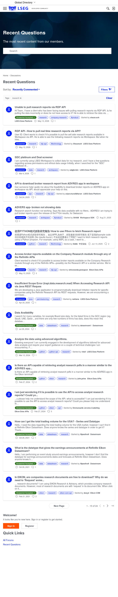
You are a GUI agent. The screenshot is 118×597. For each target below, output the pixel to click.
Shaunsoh (77, 143)
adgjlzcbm (74, 169)
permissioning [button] (43, 299)
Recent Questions (11, 544)
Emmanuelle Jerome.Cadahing (86, 407)
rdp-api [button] (44, 143)
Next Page (59, 505)
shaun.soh (94, 117)
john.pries (81, 378)
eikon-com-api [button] (66, 492)
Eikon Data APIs (96, 269)
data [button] (31, 169)
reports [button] (32, 269)
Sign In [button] (11, 525)
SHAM (76, 217)
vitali (84, 351)
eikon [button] (51, 378)
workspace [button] (53, 169)
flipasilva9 (84, 434)
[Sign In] (113, 8)
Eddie (75, 243)
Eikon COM (95, 492)
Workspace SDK (87, 217)
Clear (109, 98)
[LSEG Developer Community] (28, 8)
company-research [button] (59, 117)
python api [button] (53, 351)
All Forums (8, 540)
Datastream (98, 325)
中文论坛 (82, 243)
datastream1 (85, 325)
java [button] (31, 299)
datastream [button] (52, 325)
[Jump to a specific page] (112, 505)
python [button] (32, 243)
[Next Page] (107, 505)
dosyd (86, 492)
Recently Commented (25, 89)
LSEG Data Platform (23, 121)
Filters (104, 89)
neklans (75, 299)
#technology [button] (56, 143)
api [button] (30, 193)
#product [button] (74, 117)
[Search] (108, 8)
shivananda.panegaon (78, 269)
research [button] (43, 117)
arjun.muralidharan (73, 193)
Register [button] (29, 525)
